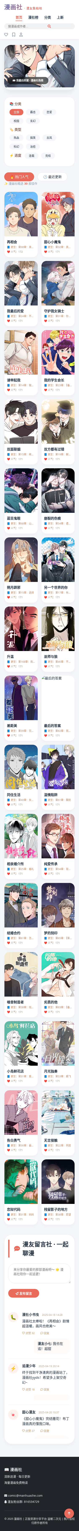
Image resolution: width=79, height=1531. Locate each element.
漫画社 (23, 7)
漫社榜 (33, 17)
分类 (47, 17)
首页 (19, 17)
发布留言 (25, 1293)
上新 (60, 17)
